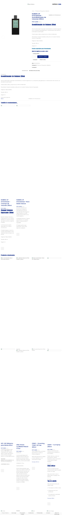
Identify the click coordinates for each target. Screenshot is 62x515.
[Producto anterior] (57, 11)
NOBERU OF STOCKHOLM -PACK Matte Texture (22, 202)
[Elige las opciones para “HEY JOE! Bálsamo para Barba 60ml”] (2, 470)
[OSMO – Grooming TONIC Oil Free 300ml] (39, 302)
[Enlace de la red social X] (39, 67)
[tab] (25, 70)
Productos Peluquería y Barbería (42, 11)
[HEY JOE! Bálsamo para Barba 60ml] (8, 302)
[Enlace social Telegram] (44, 67)
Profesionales (39, 512)
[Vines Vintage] (54, 511)
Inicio (33, 11)
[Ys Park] (8, 511)
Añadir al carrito (43, 56)
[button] (2, 248)
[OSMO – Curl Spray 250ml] (54, 302)
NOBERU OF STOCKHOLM (54, 15)
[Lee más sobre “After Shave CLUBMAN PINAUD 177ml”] (17, 488)
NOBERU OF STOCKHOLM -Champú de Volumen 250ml (6, 202)
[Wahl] (38, 511)
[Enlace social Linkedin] (41, 67)
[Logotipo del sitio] (31, 4)
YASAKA (18, 510)
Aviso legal (14, 512)
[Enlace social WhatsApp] (43, 67)
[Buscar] (31, 7)
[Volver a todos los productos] (59, 11)
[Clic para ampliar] (3, 37)
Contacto (48, 512)
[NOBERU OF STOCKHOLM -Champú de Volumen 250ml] (8, 150)
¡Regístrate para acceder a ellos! (40, 51)
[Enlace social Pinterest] (40, 67)
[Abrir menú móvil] (1, 4)
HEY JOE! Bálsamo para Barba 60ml (7, 444)
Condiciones (31, 512)
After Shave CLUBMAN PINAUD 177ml (22, 446)
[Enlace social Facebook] (37, 67)
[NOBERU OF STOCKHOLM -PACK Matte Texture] (23, 150)
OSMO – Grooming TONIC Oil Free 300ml (38, 445)
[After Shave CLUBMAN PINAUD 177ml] (23, 302)
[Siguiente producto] (60, 11)
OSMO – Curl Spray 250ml (53, 446)
